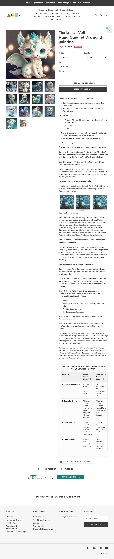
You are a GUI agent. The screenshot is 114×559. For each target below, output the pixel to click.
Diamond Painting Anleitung (43, 529)
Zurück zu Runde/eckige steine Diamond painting (59, 497)
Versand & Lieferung (13, 520)
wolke (106, 554)
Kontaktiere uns (39, 517)
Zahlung (36, 523)
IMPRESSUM (11, 523)
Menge (61, 71)
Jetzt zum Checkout (83, 89)
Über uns (9, 517)
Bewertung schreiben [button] (71, 477)
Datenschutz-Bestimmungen (16, 532)
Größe (61, 53)
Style (61, 62)
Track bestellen (38, 526)
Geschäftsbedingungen (41, 520)
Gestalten (87, 53)
